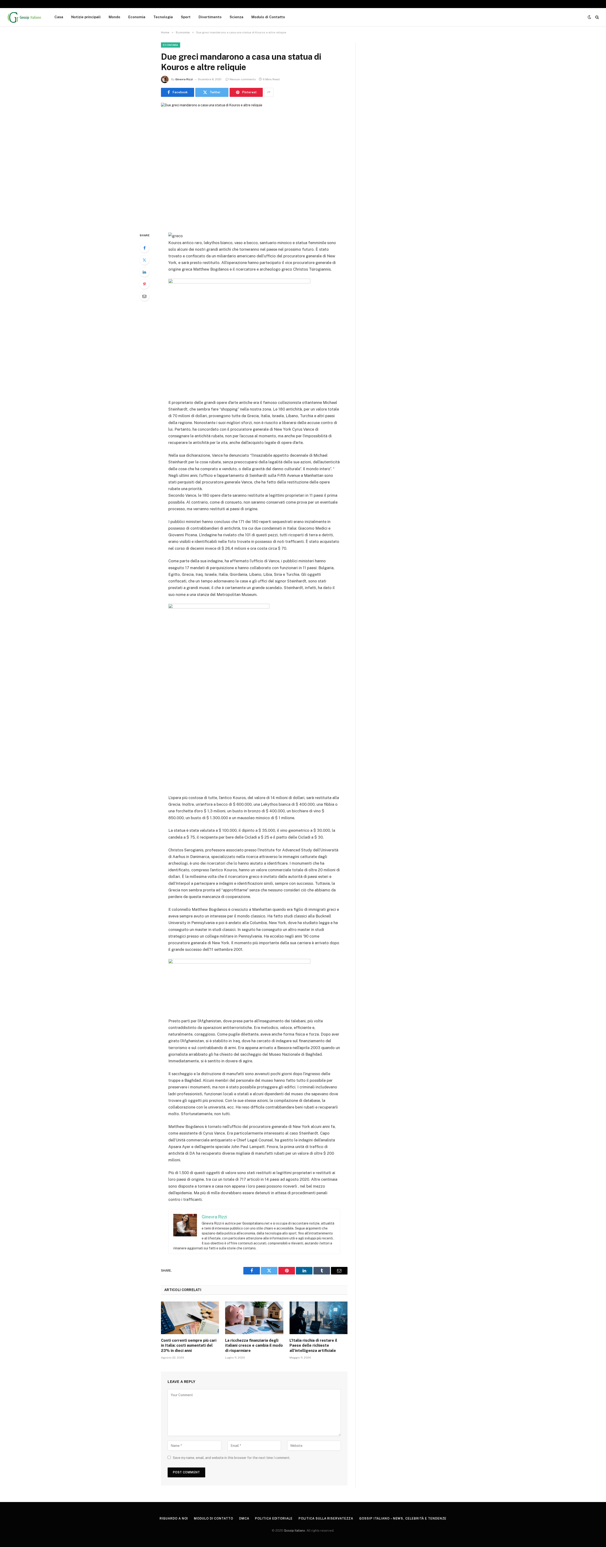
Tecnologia (163, 17)
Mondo (114, 17)
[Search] (596, 17)
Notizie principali (86, 17)
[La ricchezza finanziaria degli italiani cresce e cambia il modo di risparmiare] (254, 1317)
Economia (136, 17)
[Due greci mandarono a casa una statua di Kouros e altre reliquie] (254, 164)
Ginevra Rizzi (184, 79)
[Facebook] (144, 248)
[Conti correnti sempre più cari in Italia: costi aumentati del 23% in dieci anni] (190, 1317)
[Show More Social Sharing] (268, 92)
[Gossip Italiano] (24, 17)
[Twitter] (144, 260)
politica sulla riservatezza (326, 1518)
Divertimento (210, 17)
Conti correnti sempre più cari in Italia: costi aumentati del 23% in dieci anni (188, 1345)
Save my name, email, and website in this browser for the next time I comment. (231, 1458)
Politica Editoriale (273, 1518)
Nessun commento (243, 79)
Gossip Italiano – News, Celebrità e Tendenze (402, 1518)
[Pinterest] (144, 284)
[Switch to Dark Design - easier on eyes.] (589, 17)
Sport (186, 17)
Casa (58, 17)
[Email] (144, 296)
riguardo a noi (174, 1518)
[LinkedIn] (144, 272)
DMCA (244, 1518)
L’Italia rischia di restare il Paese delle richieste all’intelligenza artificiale (313, 1345)
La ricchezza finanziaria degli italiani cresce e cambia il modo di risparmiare (254, 1345)
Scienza (236, 17)
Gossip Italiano (294, 1530)
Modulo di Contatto (268, 17)
